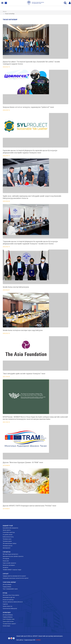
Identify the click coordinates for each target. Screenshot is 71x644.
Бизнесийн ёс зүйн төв (9, 597)
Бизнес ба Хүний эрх (8, 599)
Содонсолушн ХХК (29, 640)
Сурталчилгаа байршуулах (10, 608)
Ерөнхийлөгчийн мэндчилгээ (10, 528)
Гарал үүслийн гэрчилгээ (9, 563)
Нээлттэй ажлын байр (8, 619)
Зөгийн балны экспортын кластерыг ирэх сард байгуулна (23, 330)
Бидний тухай (8, 525)
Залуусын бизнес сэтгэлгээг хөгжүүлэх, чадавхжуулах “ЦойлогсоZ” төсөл (28, 107)
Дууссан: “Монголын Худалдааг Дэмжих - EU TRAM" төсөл (23, 462)
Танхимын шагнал (7, 545)
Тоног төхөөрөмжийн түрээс (10, 589)
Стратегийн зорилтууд (9, 532)
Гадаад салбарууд (7, 617)
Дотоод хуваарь (7, 584)
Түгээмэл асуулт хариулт (9, 623)
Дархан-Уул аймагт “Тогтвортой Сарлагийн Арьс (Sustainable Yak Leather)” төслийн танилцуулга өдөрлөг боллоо (31, 63)
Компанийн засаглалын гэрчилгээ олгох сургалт (15, 578)
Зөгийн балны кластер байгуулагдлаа (16, 287)
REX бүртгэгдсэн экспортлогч (10, 554)
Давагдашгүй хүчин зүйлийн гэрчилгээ (13, 556)
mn (6, 3)
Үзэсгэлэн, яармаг (9, 582)
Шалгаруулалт (6, 548)
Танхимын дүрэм (7, 541)
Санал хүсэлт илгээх (8, 621)
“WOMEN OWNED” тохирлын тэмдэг (12, 569)
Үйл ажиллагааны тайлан (9, 543)
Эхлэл (4, 11)
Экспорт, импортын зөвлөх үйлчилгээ (13, 602)
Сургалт (6, 573)
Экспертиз (5, 567)
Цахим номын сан (7, 606)
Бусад (5, 593)
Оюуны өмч (6, 561)
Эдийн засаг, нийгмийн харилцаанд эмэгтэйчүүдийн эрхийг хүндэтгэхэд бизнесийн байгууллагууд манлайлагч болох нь (32, 197)
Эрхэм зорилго (7, 530)
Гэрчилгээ (6, 552)
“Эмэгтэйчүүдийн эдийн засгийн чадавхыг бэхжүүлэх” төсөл (24, 374)
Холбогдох (7, 612)
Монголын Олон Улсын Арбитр (11, 595)
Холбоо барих (6, 626)
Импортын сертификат (9, 565)
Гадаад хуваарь (7, 586)
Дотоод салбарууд (8, 614)
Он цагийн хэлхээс (7, 534)
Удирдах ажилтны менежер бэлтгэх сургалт (14, 576)
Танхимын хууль (7, 539)
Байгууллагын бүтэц (8, 536)
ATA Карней (6, 558)
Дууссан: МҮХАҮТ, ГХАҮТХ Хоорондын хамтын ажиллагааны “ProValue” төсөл (29, 506)
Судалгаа (5, 604)
